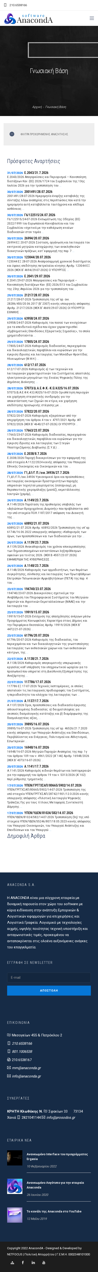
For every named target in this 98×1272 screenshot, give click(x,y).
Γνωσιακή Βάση (55, 107)
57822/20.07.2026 (36, 411)
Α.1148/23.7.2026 (36, 566)
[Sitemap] (12, 1263)
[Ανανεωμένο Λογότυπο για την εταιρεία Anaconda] (14, 1186)
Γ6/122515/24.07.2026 (39, 215)
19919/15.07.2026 (36, 612)
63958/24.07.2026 (36, 318)
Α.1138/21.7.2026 (36, 659)
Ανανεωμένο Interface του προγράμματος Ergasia (57, 1156)
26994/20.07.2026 (36, 238)
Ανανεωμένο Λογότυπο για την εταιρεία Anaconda (55, 1185)
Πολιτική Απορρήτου (39, 1254)
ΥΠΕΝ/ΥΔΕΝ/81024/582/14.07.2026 (48, 813)
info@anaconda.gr (26, 1076)
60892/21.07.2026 (36, 523)
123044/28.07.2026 (37, 257)
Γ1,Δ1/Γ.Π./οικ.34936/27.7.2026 (46, 473)
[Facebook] (23, 1263)
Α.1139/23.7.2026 (36, 542)
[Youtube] (44, 1263)
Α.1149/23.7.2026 (36, 500)
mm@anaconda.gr (26, 1068)
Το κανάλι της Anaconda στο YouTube (54, 1211)
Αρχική (37, 107)
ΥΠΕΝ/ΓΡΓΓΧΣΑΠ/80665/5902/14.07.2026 (53, 785)
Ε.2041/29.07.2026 (37, 276)
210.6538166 (22, 1043)
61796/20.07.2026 (36, 635)
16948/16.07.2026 (36, 747)
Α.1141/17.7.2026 (36, 766)
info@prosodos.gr (60, 1117)
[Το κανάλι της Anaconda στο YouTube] (14, 1215)
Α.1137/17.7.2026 (36, 701)
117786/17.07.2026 (37, 682)
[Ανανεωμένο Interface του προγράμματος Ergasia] (14, 1158)
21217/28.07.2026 (36, 295)
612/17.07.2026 (35, 365)
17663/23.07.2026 (36, 430)
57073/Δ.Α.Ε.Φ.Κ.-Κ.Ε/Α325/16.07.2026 (51, 388)
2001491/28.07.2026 (38, 192)
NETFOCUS (15, 1254)
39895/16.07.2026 (36, 724)
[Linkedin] (33, 1263)
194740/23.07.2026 (37, 589)
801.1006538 (22, 1051)
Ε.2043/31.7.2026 (36, 173)
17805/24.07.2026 (36, 342)
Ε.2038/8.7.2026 (35, 454)
